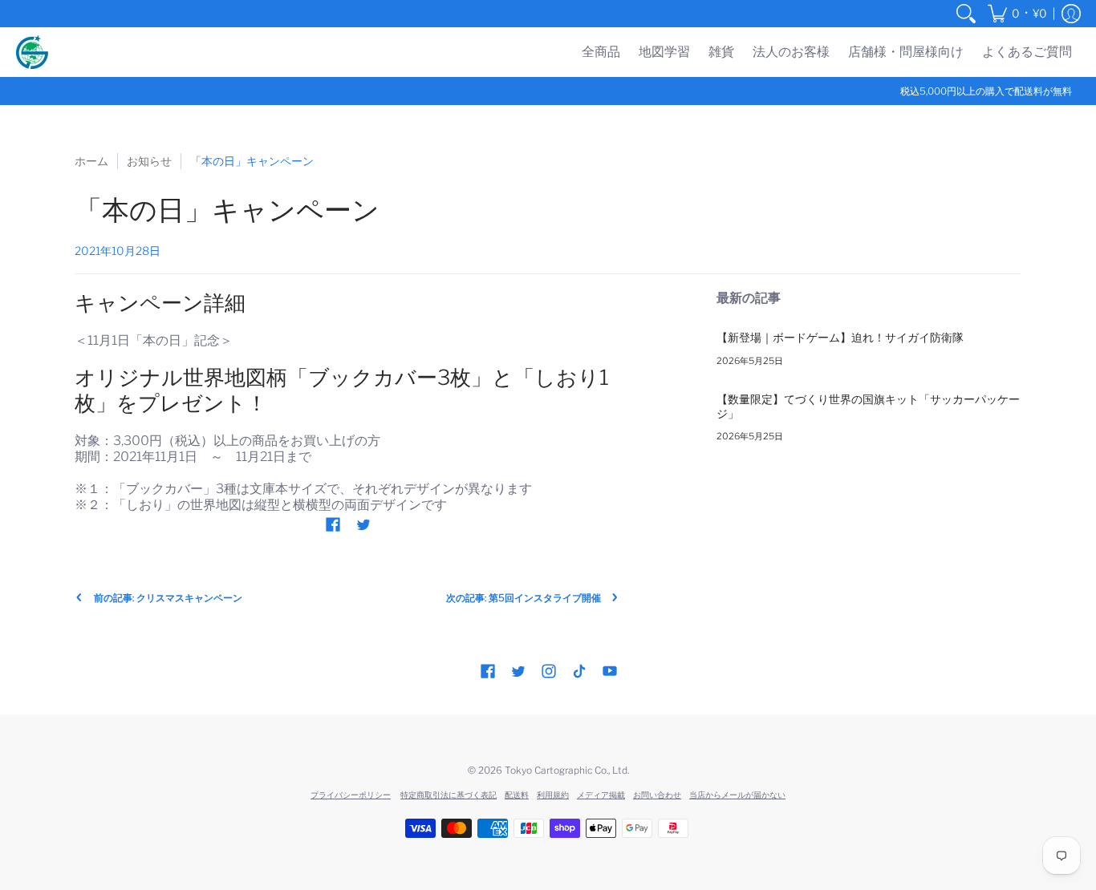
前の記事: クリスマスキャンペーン (168, 598)
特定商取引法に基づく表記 (448, 794)
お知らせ (149, 161)
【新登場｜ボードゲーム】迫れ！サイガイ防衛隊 (840, 337)
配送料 (517, 794)
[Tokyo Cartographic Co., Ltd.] (32, 52)
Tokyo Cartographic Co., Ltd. (567, 770)
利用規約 (553, 794)
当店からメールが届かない (737, 794)
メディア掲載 (601, 794)
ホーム (91, 161)
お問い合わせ (657, 794)
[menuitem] (966, 13)
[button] (1017, 13)
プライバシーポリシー (351, 794)
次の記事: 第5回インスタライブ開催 (523, 598)
